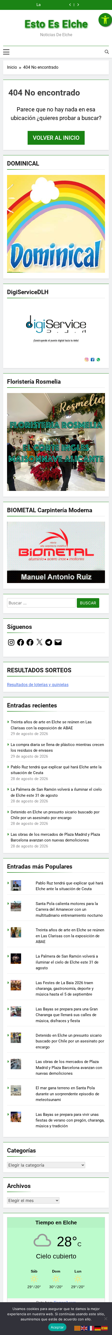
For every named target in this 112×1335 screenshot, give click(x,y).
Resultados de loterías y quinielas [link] (38, 684)
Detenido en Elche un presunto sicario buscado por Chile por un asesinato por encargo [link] (70, 1041)
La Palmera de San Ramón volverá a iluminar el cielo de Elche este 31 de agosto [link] (67, 962)
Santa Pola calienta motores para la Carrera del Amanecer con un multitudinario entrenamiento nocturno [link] (69, 909)
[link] (105, 20)
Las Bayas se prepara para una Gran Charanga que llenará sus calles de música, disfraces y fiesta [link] (67, 1015)
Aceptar (57, 1327)
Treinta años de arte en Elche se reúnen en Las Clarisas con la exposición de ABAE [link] (70, 936)
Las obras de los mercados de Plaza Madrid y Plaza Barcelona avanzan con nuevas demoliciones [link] (69, 1067)
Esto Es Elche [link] (56, 24)
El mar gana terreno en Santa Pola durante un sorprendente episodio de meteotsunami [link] (67, 1094)
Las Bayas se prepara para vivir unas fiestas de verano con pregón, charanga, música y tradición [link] (70, 1120)
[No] (105, 1318)
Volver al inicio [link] (56, 138)
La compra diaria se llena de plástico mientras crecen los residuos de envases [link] (36, 4)
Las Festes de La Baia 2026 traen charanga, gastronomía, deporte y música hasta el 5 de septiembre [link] (65, 988)
